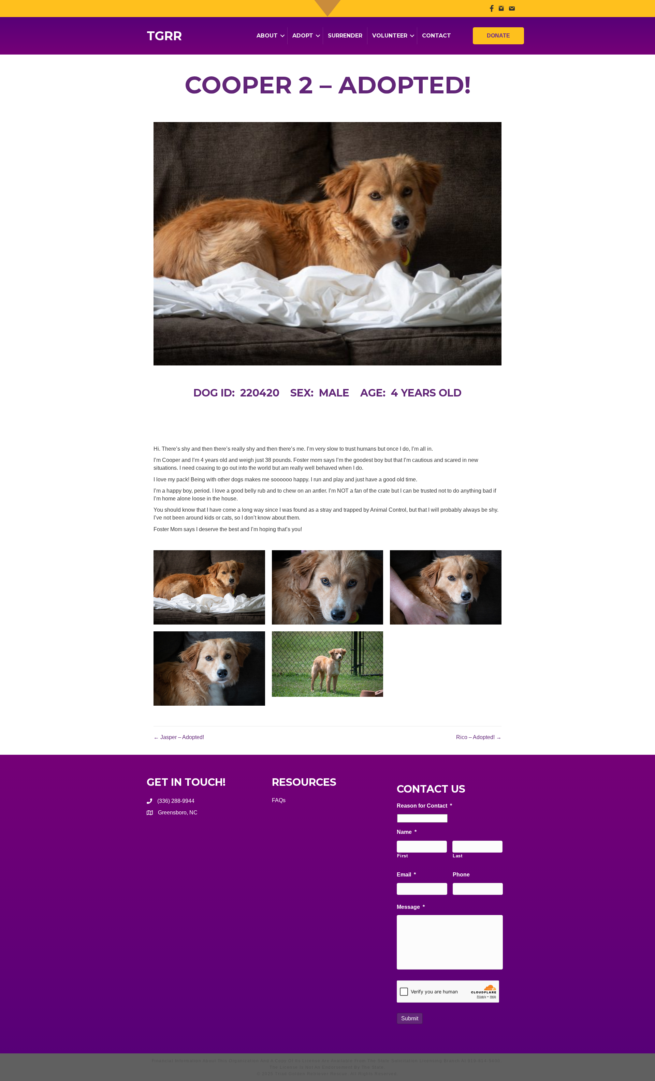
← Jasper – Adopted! (179, 737)
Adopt (302, 35)
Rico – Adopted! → (478, 737)
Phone (461, 874)
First (402, 855)
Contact (436, 35)
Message (411, 907)
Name (407, 832)
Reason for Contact (424, 806)
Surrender (345, 35)
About (267, 35)
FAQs (279, 800)
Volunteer (389, 35)
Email (406, 874)
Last (458, 855)
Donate (498, 36)
